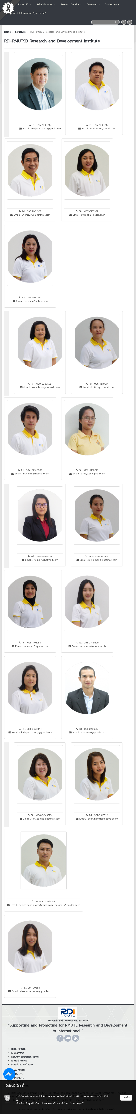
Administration (44, 4)
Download (92, 4)
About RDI (23, 4)
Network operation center (25, 1057)
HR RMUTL (17, 1074)
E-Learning (17, 1053)
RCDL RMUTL (18, 1049)
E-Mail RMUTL (19, 1060)
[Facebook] (60, 1038)
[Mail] (67, 1038)
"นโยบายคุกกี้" (77, 1103)
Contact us (111, 4)
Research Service (70, 4)
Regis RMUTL (18, 1070)
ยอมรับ (126, 1097)
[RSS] (75, 1038)
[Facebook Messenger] (9, 1073)
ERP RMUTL (17, 1078)
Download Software (22, 1064)
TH (124, 22)
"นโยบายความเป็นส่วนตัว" (52, 1103)
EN (130, 22)
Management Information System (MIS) (25, 13)
